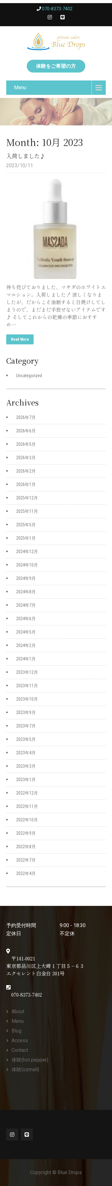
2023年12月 (27, 672)
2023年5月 (26, 739)
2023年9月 (26, 712)
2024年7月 (26, 605)
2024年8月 (26, 591)
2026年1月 (26, 484)
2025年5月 (26, 524)
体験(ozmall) (25, 1069)
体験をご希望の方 (56, 66)
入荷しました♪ (25, 156)
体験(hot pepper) (30, 1060)
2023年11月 (27, 685)
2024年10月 (27, 564)
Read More (20, 339)
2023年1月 (26, 779)
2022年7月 (26, 860)
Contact (20, 1050)
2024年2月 (26, 645)
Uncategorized (29, 375)
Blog (16, 1031)
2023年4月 (26, 752)
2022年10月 (27, 819)
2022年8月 (26, 846)
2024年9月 (26, 578)
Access (20, 1040)
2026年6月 (26, 430)
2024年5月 (26, 631)
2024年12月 (27, 551)
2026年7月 (26, 417)
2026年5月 (26, 444)
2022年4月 (26, 873)
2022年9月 (26, 833)
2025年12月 (27, 497)
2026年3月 (26, 457)
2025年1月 (26, 538)
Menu (20, 87)
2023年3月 (26, 766)
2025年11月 (27, 511)
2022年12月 (27, 792)
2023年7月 (26, 725)
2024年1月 (26, 658)
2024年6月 (26, 618)
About (18, 1011)
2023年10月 (27, 699)
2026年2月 (26, 471)
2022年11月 (27, 806)
